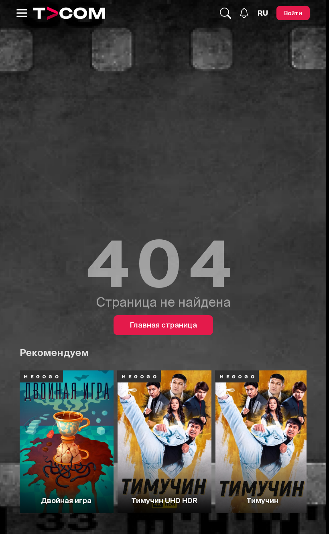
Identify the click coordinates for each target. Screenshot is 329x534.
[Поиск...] (225, 13)
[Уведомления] (244, 13)
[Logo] (69, 13)
